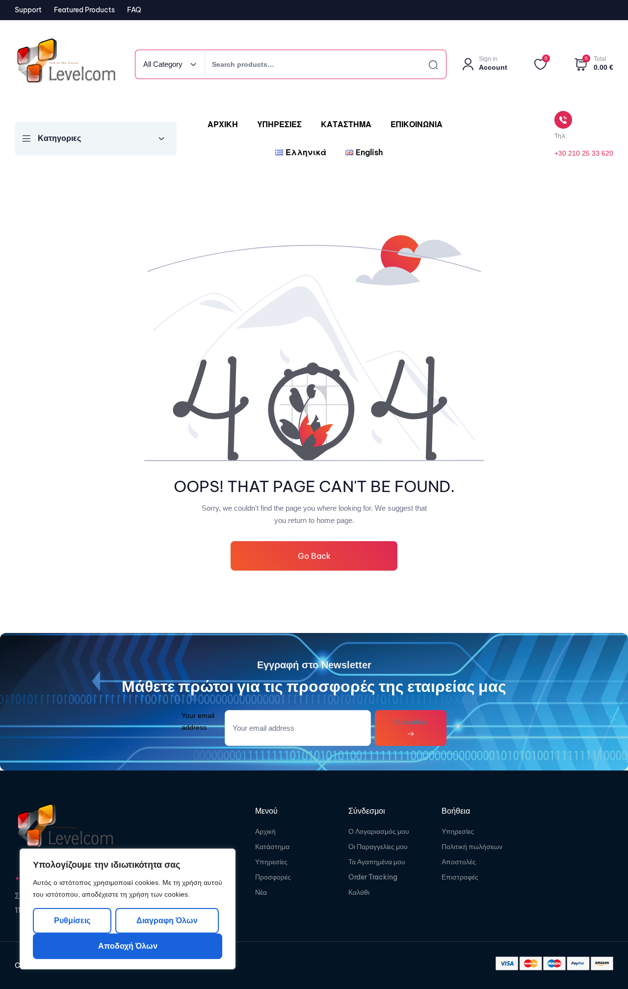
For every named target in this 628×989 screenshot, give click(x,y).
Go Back (314, 556)
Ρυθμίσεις (72, 920)
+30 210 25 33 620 (583, 153)
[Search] (424, 64)
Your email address (198, 721)
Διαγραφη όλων (166, 920)
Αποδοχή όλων (127, 946)
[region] (128, 909)
